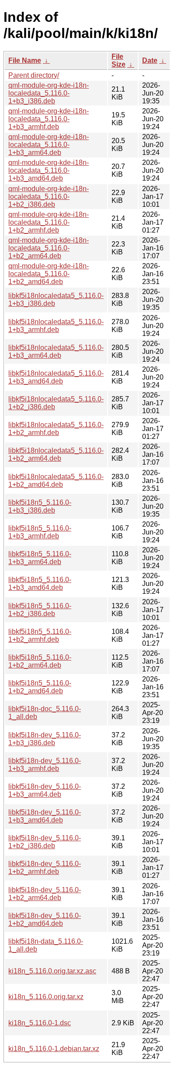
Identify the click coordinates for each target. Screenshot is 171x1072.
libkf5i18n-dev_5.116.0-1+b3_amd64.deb (44, 816)
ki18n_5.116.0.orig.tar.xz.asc (52, 971)
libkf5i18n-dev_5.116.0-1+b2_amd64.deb (44, 919)
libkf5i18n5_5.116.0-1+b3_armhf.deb (39, 532)
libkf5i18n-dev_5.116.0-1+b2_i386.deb (44, 841)
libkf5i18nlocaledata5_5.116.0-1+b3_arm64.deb (56, 351)
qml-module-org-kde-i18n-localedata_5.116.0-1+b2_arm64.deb (48, 248)
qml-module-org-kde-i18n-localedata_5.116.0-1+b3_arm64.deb (48, 144)
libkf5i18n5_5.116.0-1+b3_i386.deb (39, 506)
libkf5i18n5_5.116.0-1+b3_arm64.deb (39, 557)
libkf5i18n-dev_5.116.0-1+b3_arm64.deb (44, 790)
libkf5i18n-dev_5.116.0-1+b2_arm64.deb (44, 893)
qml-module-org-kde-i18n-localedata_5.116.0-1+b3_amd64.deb (48, 170)
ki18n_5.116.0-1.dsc (39, 1023)
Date (149, 60)
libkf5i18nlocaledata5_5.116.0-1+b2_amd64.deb (56, 480)
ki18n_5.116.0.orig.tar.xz (46, 996)
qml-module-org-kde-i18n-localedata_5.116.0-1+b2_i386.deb (48, 196)
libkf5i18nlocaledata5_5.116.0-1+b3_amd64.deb (56, 377)
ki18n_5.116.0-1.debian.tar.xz (53, 1048)
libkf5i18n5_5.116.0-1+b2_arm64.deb (39, 661)
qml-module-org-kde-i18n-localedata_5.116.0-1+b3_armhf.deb (48, 118)
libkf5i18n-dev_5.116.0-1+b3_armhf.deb (44, 764)
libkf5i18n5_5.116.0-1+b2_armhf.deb (39, 635)
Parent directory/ (33, 75)
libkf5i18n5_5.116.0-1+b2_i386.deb (39, 609)
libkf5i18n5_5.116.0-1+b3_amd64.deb (39, 583)
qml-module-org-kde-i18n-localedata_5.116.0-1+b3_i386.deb (48, 93)
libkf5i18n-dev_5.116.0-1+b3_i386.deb (44, 739)
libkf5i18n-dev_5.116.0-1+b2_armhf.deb (44, 867)
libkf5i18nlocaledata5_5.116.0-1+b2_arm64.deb (56, 454)
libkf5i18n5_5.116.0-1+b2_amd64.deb (39, 687)
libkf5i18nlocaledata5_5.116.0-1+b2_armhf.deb (56, 428)
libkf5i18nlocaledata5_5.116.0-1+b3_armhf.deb (56, 325)
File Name (24, 60)
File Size (119, 60)
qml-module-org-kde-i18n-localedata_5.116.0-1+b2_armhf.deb (48, 222)
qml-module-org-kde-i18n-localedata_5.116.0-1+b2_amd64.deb (48, 273)
